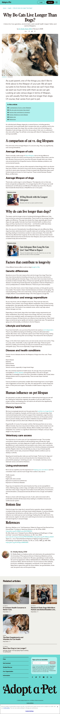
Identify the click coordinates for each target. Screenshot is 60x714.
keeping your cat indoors (41, 469)
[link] (53, 670)
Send (52, 662)
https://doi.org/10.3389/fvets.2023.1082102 (19, 531)
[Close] (57, 706)
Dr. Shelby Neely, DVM (25, 29)
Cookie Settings (30, 703)
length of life (36, 267)
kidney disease (18, 372)
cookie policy (6, 708)
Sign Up (50, 2)
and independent (48, 330)
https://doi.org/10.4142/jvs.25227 (44, 536)
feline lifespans (29, 155)
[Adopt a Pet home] (6, 2)
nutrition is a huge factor (45, 411)
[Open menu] (56, 2)
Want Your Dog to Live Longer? (14, 648)
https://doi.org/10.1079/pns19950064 (17, 542)
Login (41, 2)
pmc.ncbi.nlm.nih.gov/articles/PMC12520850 (19, 536)
